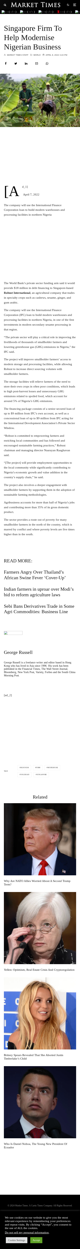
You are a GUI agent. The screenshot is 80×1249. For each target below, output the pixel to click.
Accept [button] (36, 1240)
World (37, 55)
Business (25, 767)
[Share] (6, 63)
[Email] (36, 63)
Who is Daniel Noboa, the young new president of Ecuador (35, 1145)
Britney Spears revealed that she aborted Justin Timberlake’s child (33, 1057)
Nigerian (25, 774)
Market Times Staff (17, 55)
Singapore (42, 774)
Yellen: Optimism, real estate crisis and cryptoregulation (39, 969)
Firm (38, 767)
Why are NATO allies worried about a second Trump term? (37, 882)
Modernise (53, 767)
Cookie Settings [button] (16, 1240)
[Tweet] (15, 63)
